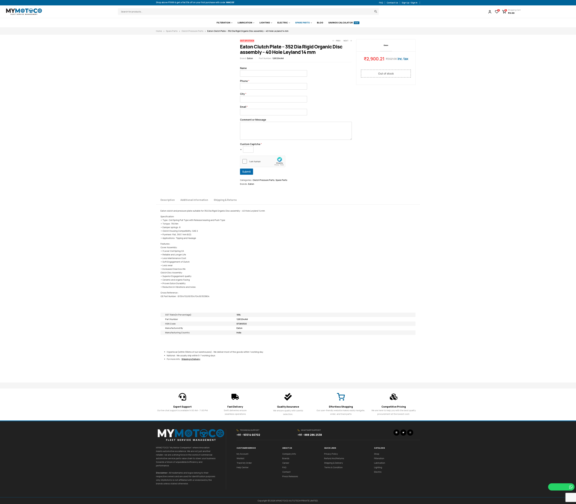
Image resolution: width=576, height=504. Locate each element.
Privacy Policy (331, 453)
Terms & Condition (333, 467)
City (243, 94)
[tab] (170, 199)
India (239, 332)
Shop (376, 453)
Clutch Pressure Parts (192, 31)
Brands (285, 458)
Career (285, 462)
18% (239, 314)
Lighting (378, 467)
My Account (242, 453)
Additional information (194, 200)
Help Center (243, 467)
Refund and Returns (334, 458)
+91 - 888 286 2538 (310, 435)
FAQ (284, 467)
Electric (378, 471)
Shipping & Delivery (333, 462)
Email (244, 106)
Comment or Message (253, 119)
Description (167, 200)
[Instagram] (410, 432)
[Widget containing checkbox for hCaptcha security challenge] (262, 161)
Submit (246, 171)
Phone (244, 81)
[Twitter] (403, 432)
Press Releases (290, 476)
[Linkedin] (396, 432)
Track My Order (244, 462)
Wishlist (240, 458)
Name (243, 68)
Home (159, 31)
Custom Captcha (251, 144)
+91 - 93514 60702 (248, 435)
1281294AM (242, 319)
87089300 (242, 323)
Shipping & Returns (225, 200)
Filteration (379, 458)
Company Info (289, 453)
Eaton (250, 58)
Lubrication (379, 462)
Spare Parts (172, 31)
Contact (286, 471)
